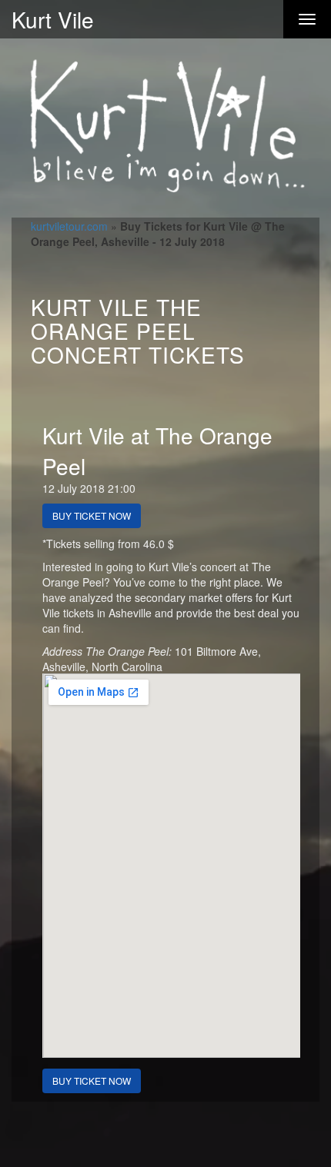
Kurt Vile (53, 19)
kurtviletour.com (69, 226)
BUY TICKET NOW (91, 515)
